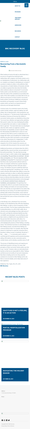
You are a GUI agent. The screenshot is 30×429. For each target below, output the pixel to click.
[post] (15, 293)
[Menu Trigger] (26, 5)
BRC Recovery (4, 265)
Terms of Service (11, 425)
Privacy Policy (4, 425)
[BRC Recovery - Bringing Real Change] (6, 21)
